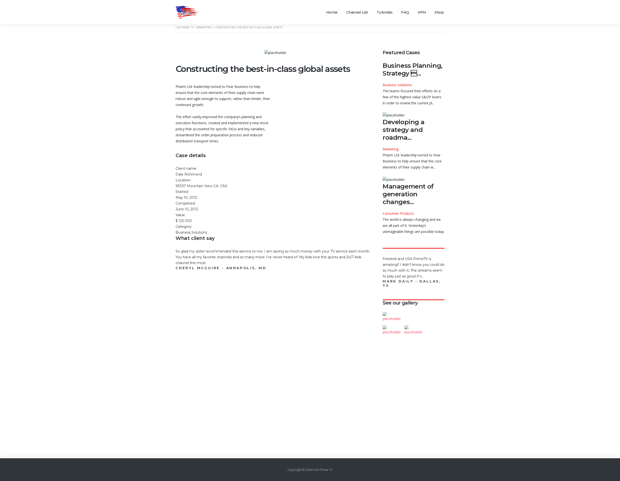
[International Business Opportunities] (413, 314)
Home (332, 12)
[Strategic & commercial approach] (435, 314)
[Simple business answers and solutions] (392, 328)
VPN (422, 12)
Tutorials (385, 12)
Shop (439, 12)
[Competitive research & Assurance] (413, 328)
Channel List (357, 12)
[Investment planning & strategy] (392, 314)
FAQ (405, 12)
